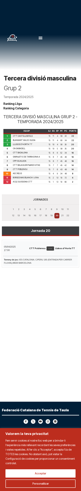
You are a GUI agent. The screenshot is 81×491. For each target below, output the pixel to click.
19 (51, 215)
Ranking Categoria (16, 108)
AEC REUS (17, 173)
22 (67, 215)
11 (68, 209)
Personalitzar (40, 483)
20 (57, 215)
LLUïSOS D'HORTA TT (22, 144)
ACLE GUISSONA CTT (22, 182)
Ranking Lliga (12, 104)
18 (46, 215)
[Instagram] (48, 421)
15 (29, 215)
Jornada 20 (40, 231)
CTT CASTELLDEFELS (23, 136)
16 (35, 215)
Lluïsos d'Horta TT (65, 248)
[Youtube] (40, 421)
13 (19, 215)
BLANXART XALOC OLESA (24, 140)
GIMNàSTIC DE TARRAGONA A (26, 157)
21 (62, 215)
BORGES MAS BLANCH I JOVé (26, 177)
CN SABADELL (19, 148)
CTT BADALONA (20, 152)
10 (62, 209)
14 (24, 215)
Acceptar (40, 473)
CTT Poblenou (37, 248)
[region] (40, 459)
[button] (40, 38)
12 (13, 215)
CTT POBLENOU (20, 169)
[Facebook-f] (26, 421)
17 (40, 215)
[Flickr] (55, 421)
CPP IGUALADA (19, 161)
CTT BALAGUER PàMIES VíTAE (26, 165)
